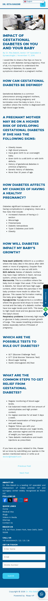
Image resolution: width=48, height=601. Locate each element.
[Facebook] (5, 500)
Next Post (24, 473)
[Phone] (45, 309)
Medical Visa (8, 512)
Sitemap (6, 520)
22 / (21, 540)
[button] (41, 594)
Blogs (5, 514)
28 (28, 540)
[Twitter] (10, 500)
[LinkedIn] (20, 500)
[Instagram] (15, 500)
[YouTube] (26, 500)
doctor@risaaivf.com (12, 457)
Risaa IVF (30, 596)
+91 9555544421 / (11, 540)
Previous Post (24, 466)
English (29, 1)
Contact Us (8, 523)
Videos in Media (10, 517)
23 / (25, 540)
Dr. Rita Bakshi (32, 591)
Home (5, 509)
